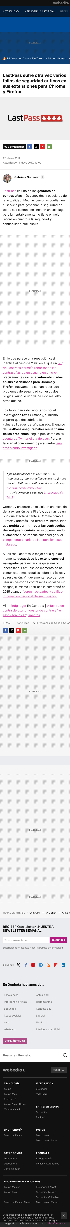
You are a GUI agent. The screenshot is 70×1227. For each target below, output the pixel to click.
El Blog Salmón (44, 1158)
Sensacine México (46, 1192)
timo (6, 1022)
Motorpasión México (47, 1202)
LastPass (9, 191)
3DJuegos (41, 1088)
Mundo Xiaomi (12, 1109)
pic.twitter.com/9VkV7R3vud (25, 488)
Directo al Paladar (13, 1135)
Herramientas (44, 1001)
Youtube (33, 964)
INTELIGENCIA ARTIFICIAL (39, 11)
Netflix (40, 1022)
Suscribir (58, 940)
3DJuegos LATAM (46, 1186)
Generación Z (30, 58)
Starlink (47, 58)
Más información (55, 1223)
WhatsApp (10, 1029)
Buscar (65, 1055)
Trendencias (11, 1158)
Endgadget (18, 606)
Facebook (29, 146)
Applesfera (10, 1099)
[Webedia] (61, 3)
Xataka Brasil (11, 1192)
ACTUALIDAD (11, 11)
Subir (56, 1070)
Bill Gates (12, 58)
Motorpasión (43, 1135)
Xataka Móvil (11, 1093)
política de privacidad (51, 947)
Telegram (41, 964)
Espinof (40, 1117)
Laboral (40, 1015)
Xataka (7, 1088)
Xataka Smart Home (15, 1104)
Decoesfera (10, 1163)
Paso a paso (11, 994)
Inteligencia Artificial (48, 1029)
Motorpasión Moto (46, 1140)
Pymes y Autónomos (47, 1163)
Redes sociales (12, 1015)
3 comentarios (16, 146)
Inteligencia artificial (15, 1001)
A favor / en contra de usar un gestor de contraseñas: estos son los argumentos (33, 610)
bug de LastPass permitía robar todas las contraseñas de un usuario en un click (33, 367)
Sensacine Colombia (47, 1197)
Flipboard (42, 146)
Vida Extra (41, 1093)
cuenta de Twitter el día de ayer (26, 438)
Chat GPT (35, 912)
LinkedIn (63, 964)
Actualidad (23, 622)
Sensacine (42, 1112)
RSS (48, 964)
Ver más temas (15, 1041)
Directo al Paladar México (18, 1202)
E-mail (49, 146)
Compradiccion (12, 1168)
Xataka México (12, 1186)
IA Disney (51, 912)
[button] (29, 177)
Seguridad (10, 1008)
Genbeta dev (43, 1008)
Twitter (36, 146)
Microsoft (62, 58)
